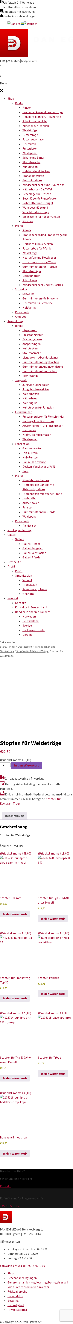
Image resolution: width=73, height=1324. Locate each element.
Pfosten (27, 221)
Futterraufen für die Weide (39, 262)
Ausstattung (15, 321)
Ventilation (22, 444)
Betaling (13, 1300)
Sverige (27, 625)
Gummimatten (32, 180)
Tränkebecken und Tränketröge (42, 112)
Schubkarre (29, 280)
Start (3, 646)
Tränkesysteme (32, 339)
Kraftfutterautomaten (36, 435)
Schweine (21, 289)
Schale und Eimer (33, 157)
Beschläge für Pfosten (36, 194)
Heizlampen (30, 307)
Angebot (20, 316)
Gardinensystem (32, 448)
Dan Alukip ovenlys (34, 462)
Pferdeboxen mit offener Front (42, 494)
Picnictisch (22, 312)
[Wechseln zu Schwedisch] (22, 24)
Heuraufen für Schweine (37, 303)
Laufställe (29, 498)
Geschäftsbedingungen (22, 1278)
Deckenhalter (31, 276)
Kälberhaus (29, 398)
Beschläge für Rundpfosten (39, 198)
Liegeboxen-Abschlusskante (40, 357)
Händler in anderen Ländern (32, 612)
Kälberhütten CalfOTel (37, 189)
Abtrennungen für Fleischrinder (42, 425)
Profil (11, 566)
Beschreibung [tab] (14, 816)
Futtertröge (30, 135)
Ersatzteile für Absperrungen (41, 216)
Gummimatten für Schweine (40, 298)
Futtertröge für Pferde (36, 248)
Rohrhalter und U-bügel (37, 203)
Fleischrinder (23, 412)
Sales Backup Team (34, 589)
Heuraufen (29, 144)
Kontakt (12, 598)
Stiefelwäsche (31, 162)
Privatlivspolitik (17, 1310)
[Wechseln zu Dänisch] (14, 24)
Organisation (23, 575)
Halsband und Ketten (36, 171)
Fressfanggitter (32, 335)
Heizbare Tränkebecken (37, 244)
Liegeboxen (29, 330)
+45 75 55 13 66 (9, 1206)
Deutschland (30, 621)
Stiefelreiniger (31, 271)
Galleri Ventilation (34, 553)
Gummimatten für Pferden (39, 266)
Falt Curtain (30, 453)
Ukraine (27, 634)
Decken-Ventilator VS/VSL (38, 466)
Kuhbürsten (30, 166)
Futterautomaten (33, 139)
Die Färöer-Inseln (33, 630)
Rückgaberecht (17, 1291)
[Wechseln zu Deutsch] (30, 24)
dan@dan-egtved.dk (12, 1266)
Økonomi (28, 594)
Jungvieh (21, 380)
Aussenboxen (30, 503)
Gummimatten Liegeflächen (40, 362)
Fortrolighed (15, 1305)
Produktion (29, 584)
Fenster (27, 507)
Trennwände (30, 375)
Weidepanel (29, 153)
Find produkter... (10, 61)
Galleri (11, 534)
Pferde (19, 226)
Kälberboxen (30, 394)
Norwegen (29, 616)
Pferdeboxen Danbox (35, 480)
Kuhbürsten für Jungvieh (38, 407)
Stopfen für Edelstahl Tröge (32, 651)
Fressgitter (29, 148)
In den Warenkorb (26, 765)
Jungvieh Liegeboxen (35, 385)
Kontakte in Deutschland (31, 607)
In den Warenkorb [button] (15, 914)
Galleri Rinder (31, 544)
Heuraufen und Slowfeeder (39, 257)
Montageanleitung (19, 530)
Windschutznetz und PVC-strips (42, 285)
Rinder (19, 103)
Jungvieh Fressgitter (35, 389)
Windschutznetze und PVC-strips (43, 185)
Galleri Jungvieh (32, 548)
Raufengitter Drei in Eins (38, 421)
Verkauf (27, 580)
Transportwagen (33, 176)
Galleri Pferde (31, 557)
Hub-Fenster (30, 457)
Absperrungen (31, 344)
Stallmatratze (31, 353)
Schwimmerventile (34, 121)
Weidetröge (29, 130)
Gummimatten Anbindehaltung (42, 366)
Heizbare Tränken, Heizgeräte (41, 117)
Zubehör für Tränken (35, 126)
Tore (25, 471)
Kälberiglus (29, 403)
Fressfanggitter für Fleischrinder (43, 416)
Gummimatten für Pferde (38, 512)
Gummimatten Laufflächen (39, 371)
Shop (10, 98)
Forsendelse (15, 1296)
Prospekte (14, 562)
